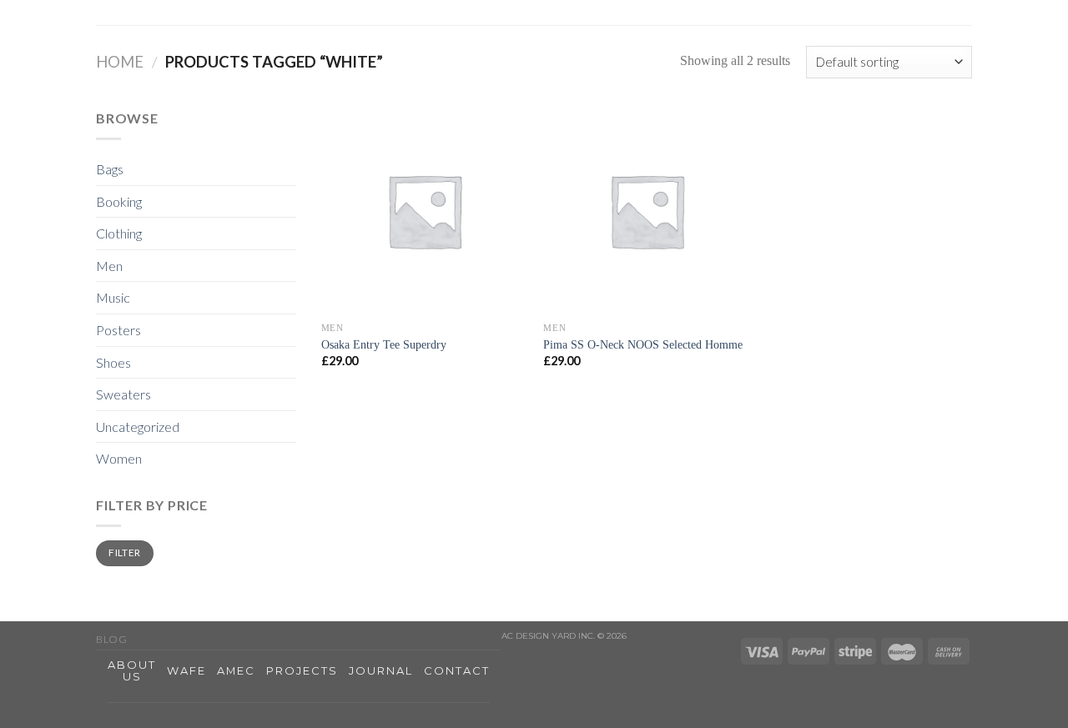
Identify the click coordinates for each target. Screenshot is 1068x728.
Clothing (119, 233)
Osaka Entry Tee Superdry (383, 344)
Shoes (113, 362)
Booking (119, 201)
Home (120, 62)
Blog (111, 639)
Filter (124, 552)
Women (119, 458)
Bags (109, 169)
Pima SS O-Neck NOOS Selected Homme (643, 344)
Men (109, 266)
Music (113, 297)
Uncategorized (137, 426)
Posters (118, 330)
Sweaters (123, 394)
